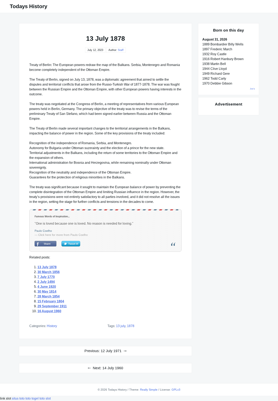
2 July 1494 (46, 281)
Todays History (28, 6)
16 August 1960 (49, 311)
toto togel (32, 398)
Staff (121, 50)
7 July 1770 (46, 277)
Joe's (252, 89)
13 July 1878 (47, 267)
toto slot (45, 398)
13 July (120, 326)
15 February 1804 (50, 301)
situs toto (18, 398)
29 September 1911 (52, 306)
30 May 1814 (46, 291)
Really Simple (149, 389)
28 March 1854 (48, 296)
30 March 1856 (48, 272)
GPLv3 (176, 389)
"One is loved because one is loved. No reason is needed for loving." (84, 223)
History (52, 326)
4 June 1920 (46, 286)
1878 (130, 326)
